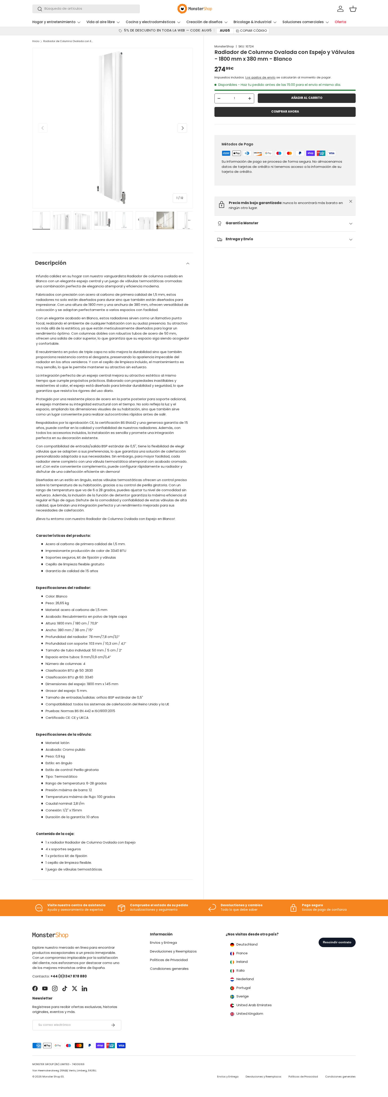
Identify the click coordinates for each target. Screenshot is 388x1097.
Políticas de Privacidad (169, 960)
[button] (353, 9)
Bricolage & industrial (252, 22)
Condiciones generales (169, 969)
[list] (112, 128)
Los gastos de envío (260, 77)
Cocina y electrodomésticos (150, 22)
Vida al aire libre (100, 22)
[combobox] (86, 8)
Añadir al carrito (306, 98)
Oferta (340, 22)
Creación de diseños (204, 22)
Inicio (35, 41)
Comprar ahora (285, 111)
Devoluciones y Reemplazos (173, 951)
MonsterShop (224, 46)
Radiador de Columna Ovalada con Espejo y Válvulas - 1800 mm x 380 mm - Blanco (68, 41)
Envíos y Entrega (163, 943)
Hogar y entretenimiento (53, 22)
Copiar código (253, 31)
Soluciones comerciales (303, 22)
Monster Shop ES (53, 1077)
